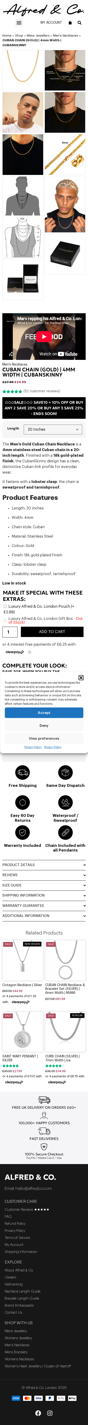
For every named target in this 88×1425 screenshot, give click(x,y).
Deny (44, 725)
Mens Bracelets (16, 1352)
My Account (51, 22)
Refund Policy (15, 1223)
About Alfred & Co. (19, 1270)
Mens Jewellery (38, 35)
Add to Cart (52, 632)
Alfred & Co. (30, 1177)
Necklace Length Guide (22, 1291)
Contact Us (13, 1312)
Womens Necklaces (19, 1359)
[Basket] (70, 22)
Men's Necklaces (65, 35)
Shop (19, 35)
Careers (10, 1277)
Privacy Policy (33, 747)
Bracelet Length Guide (22, 1298)
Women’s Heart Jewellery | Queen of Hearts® (38, 1366)
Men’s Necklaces (17, 1345)
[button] (81, 677)
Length (13, 428)
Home (6, 35)
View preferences (44, 738)
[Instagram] (50, 1413)
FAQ (8, 1216)
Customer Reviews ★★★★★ (27, 1209)
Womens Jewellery (18, 1338)
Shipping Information (21, 1252)
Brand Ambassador (19, 1305)
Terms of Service (17, 1238)
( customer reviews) (41, 391)
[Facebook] (38, 1413)
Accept (44, 712)
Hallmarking (14, 1284)
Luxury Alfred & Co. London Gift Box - (45, 620)
